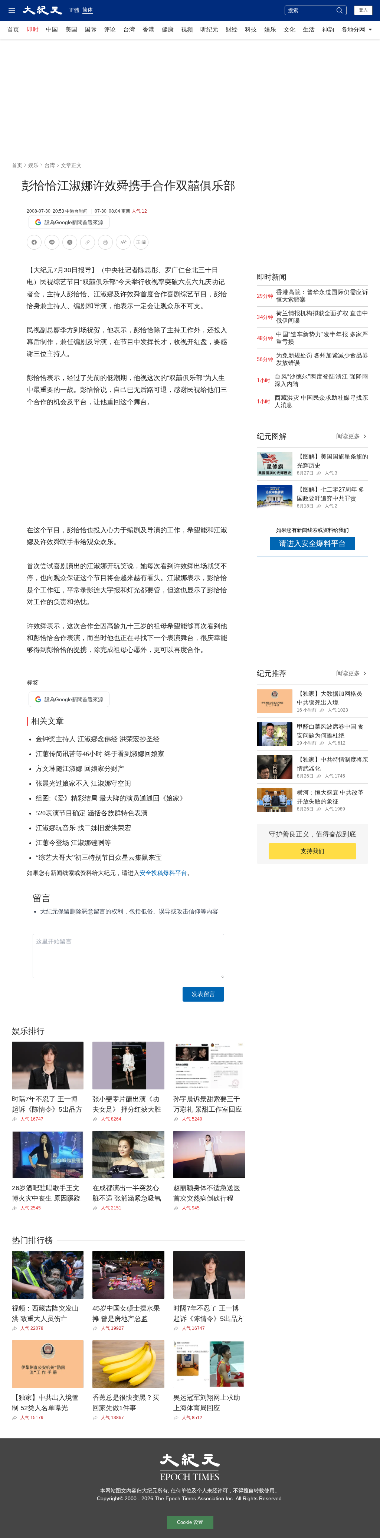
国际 (90, 29)
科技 (251, 29)
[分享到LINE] (52, 243)
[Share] (16, 1119)
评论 (110, 29)
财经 (232, 29)
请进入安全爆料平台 (312, 543)
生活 (309, 29)
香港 (148, 29)
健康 (168, 29)
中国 (52, 29)
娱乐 (270, 29)
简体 (87, 10)
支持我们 (312, 851)
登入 (363, 10)
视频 (187, 29)
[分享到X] (69, 243)
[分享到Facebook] (34, 243)
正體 (74, 10)
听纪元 (209, 29)
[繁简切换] (141, 243)
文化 (289, 29)
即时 (33, 29)
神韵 (328, 29)
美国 (71, 29)
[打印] (105, 243)
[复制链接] (87, 242)
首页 (13, 29)
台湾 (129, 29)
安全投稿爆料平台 (163, 873)
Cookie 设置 (190, 1522)
